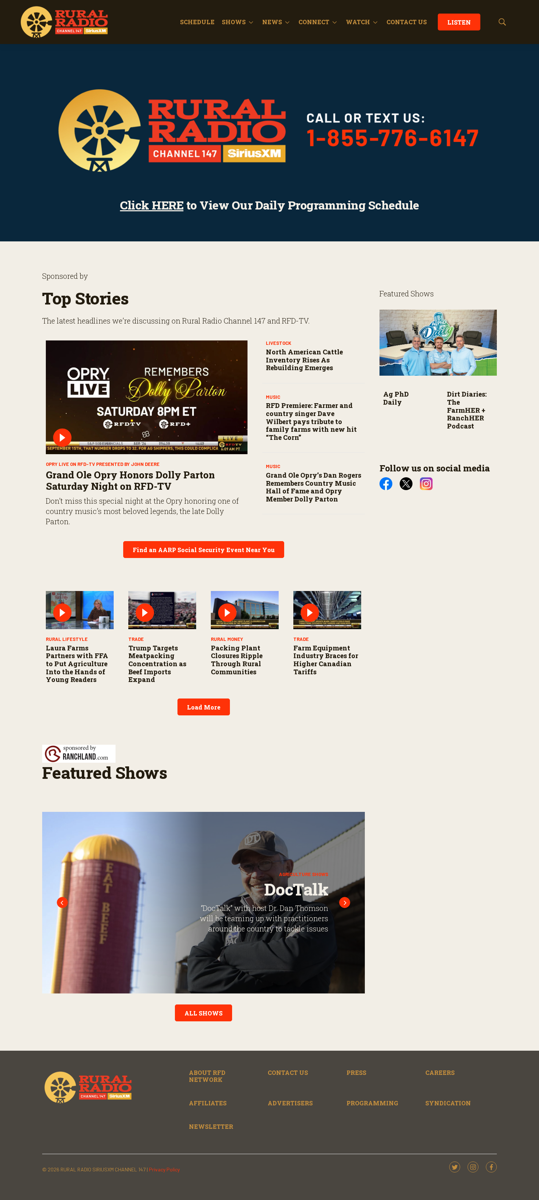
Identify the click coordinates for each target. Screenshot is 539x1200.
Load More (203, 707)
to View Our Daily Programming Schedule (269, 205)
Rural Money (227, 639)
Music (273, 397)
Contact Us (288, 1072)
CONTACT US (406, 22)
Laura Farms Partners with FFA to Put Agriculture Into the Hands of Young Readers (77, 663)
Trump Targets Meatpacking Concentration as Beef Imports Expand (157, 663)
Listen (459, 22)
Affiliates (208, 1102)
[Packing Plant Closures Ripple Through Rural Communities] (245, 610)
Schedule (197, 22)
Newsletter (211, 1126)
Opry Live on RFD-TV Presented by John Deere (103, 464)
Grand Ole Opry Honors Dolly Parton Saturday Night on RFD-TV (130, 480)
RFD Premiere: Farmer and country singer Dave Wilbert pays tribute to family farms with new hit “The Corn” (311, 421)
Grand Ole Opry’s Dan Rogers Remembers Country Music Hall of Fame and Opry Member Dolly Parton (313, 487)
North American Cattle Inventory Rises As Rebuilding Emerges (304, 359)
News (272, 22)
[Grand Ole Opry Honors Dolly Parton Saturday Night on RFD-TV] (146, 397)
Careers (440, 1072)
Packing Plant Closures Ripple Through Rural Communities (237, 659)
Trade (136, 639)
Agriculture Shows (303, 874)
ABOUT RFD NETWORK (207, 1076)
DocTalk (296, 889)
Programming (372, 1102)
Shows (234, 22)
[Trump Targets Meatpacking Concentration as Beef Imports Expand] (162, 610)
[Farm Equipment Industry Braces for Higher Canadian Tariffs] (327, 610)
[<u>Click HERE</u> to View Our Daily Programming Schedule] (269, 130)
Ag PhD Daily (396, 398)
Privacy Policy (164, 1169)
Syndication (448, 1102)
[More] (251, 22)
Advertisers (290, 1102)
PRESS (356, 1072)
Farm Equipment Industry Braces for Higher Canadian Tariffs (325, 659)
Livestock (278, 343)
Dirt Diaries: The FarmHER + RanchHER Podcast (467, 410)
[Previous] (62, 902)
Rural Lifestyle (67, 639)
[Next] (344, 902)
